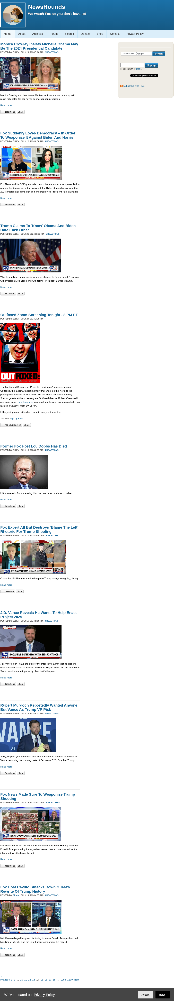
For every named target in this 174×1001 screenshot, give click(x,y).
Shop (100, 33)
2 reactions (51, 52)
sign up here (16, 418)
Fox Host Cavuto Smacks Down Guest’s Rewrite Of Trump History (35, 889)
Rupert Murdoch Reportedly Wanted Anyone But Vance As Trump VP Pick (38, 707)
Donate (85, 33)
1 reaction (52, 535)
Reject (162, 994)
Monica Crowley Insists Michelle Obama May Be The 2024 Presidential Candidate (39, 46)
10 (21, 979)
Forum (54, 33)
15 (41, 979)
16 (46, 979)
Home (7, 33)
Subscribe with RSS (133, 85)
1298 (63, 979)
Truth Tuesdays (24, 402)
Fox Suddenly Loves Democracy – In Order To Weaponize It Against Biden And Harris (37, 135)
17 (50, 979)
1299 (70, 979)
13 (33, 979)
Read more (6, 105)
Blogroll (69, 33)
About (21, 33)
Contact (114, 33)
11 (25, 979)
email (138, 69)
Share (20, 112)
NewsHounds (46, 6)
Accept (145, 994)
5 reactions (52, 234)
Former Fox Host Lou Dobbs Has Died (33, 446)
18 (54, 979)
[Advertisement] (40, 120)
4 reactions (51, 450)
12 (29, 979)
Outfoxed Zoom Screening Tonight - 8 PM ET (39, 315)
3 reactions (51, 141)
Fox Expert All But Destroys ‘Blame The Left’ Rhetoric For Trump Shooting (39, 529)
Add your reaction (13, 425)
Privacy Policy (135, 33)
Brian (16, 895)
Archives (37, 33)
